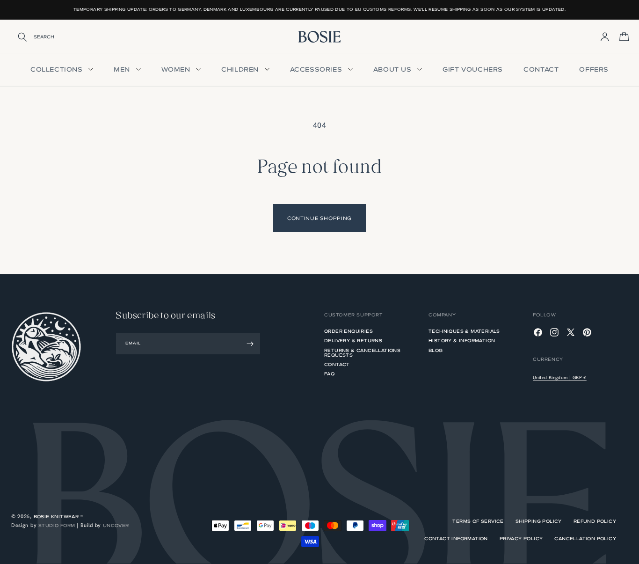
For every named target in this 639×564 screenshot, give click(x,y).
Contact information (456, 538)
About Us (393, 69)
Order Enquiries (348, 332)
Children (241, 69)
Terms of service (477, 521)
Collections (57, 69)
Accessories (317, 69)
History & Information (461, 340)
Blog (435, 350)
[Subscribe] (250, 344)
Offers (594, 69)
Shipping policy (539, 521)
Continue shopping (319, 218)
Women (177, 69)
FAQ (329, 373)
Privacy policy (521, 538)
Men (123, 69)
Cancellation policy (585, 538)
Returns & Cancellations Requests (362, 353)
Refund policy (595, 521)
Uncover (116, 525)
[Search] (16, 37)
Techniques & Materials (464, 332)
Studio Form (56, 525)
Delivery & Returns (353, 340)
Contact (541, 69)
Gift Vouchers (473, 69)
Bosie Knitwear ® (58, 516)
